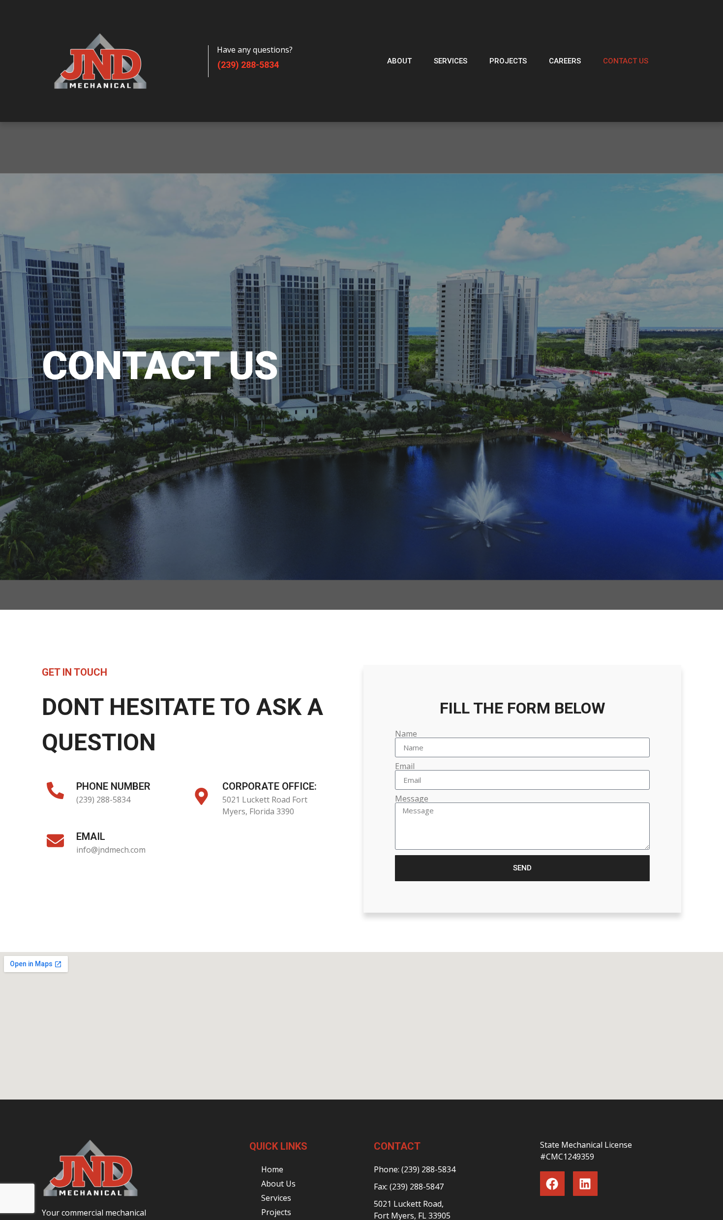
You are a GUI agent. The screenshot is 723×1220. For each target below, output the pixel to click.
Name (406, 734)
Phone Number (113, 786)
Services (450, 61)
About (399, 61)
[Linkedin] (585, 1183)
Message (411, 799)
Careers (565, 61)
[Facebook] (552, 1183)
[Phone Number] (55, 790)
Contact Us (625, 61)
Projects (508, 61)
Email (90, 836)
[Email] (55, 840)
